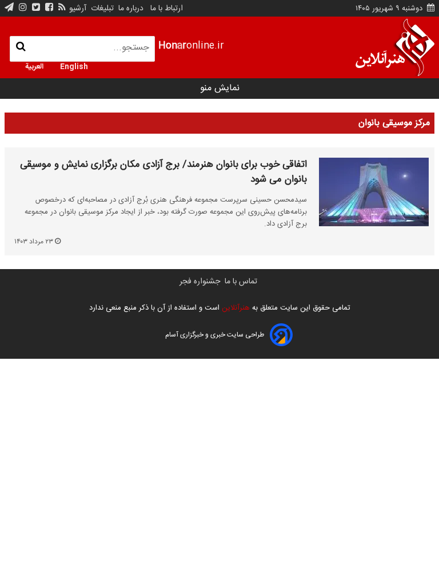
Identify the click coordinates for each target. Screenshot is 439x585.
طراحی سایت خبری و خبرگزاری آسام (214, 334)
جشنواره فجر (199, 282)
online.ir (191, 46)
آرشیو (77, 8)
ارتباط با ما (166, 8)
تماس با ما (241, 282)
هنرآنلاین (235, 308)
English (74, 66)
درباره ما (131, 8)
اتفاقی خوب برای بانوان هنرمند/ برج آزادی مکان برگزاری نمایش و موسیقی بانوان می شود (163, 172)
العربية (34, 66)
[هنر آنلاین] (395, 47)
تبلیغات (101, 8)
